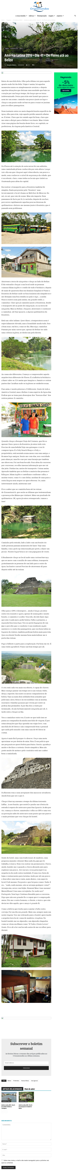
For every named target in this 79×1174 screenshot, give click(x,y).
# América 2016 (17, 20)
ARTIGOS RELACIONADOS (12, 1089)
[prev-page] (2, 1111)
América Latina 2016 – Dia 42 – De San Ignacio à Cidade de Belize (26, 1106)
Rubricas (31, 16)
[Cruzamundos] (39, 6)
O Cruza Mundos (21, 16)
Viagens (51, 16)
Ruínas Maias (25, 1080)
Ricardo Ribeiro (11, 65)
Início (3, 20)
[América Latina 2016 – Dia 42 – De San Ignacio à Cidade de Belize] (26, 1097)
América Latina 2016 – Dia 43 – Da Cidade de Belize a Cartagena (8, 1106)
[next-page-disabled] (6, 1111)
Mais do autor (29, 1089)
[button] (75, 16)
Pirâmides (16, 1080)
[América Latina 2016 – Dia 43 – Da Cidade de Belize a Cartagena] (9, 1097)
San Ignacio (34, 1080)
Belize (21, 48)
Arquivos (59, 16)
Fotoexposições (42, 16)
